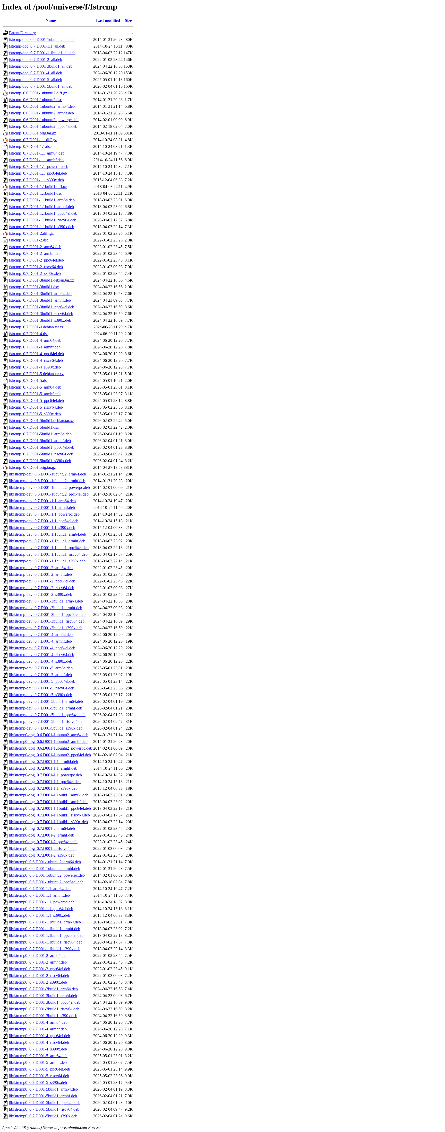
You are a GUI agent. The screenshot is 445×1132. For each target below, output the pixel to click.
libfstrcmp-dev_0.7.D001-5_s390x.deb (40, 695)
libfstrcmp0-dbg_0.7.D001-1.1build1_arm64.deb (48, 795)
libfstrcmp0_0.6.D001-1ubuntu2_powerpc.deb (47, 875)
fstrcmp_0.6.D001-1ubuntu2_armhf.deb (41, 113)
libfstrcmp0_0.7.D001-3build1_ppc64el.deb (44, 1002)
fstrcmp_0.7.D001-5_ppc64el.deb (36, 400)
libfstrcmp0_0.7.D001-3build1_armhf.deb (43, 995)
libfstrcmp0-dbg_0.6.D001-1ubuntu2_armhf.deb (48, 741)
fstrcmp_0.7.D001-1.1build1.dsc (35, 193)
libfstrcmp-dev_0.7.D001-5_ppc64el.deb (42, 681)
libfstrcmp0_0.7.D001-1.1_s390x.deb (39, 915)
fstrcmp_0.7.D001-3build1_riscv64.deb (41, 313)
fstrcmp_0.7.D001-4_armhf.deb (35, 347)
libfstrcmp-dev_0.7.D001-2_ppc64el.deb (42, 581)
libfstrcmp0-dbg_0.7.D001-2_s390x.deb (41, 855)
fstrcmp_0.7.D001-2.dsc (28, 240)
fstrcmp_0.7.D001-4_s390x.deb (35, 367)
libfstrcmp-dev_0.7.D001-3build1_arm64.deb (46, 601)
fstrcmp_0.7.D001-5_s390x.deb (35, 414)
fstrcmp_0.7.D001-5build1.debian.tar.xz (41, 420)
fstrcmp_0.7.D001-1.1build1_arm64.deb (42, 200)
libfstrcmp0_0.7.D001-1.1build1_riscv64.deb (45, 942)
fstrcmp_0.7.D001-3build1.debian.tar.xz (41, 280)
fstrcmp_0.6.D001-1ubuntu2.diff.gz (38, 93)
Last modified (108, 20)
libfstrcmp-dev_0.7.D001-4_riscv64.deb (41, 654)
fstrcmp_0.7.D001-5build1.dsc (34, 427)
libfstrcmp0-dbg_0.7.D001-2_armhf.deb (41, 835)
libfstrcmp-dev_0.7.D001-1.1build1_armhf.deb (47, 541)
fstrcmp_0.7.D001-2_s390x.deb (35, 273)
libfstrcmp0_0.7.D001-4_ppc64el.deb (39, 1036)
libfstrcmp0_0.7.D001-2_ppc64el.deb (39, 969)
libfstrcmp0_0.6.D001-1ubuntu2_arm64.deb (45, 862)
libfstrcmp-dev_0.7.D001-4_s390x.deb (40, 661)
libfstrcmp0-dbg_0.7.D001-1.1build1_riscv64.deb (49, 815)
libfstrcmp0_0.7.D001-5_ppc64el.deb (39, 1069)
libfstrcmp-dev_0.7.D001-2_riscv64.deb (41, 588)
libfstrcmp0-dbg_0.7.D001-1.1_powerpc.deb (45, 775)
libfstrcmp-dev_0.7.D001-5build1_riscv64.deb (46, 721)
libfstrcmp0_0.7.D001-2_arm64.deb (38, 955)
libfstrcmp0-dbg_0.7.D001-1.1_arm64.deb (43, 761)
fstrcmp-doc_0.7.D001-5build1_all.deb (40, 86)
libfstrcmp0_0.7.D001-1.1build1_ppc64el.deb (46, 935)
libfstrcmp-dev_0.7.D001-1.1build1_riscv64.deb (48, 554)
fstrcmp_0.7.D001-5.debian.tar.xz (36, 374)
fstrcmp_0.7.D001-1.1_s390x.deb (36, 180)
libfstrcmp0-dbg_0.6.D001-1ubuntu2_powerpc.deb (50, 748)
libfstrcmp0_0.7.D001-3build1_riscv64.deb (44, 1009)
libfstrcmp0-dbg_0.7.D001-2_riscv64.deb (42, 848)
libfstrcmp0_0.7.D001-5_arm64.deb (38, 1056)
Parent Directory (22, 33)
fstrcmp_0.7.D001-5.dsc (28, 380)
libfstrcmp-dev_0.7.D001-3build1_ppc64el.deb (47, 614)
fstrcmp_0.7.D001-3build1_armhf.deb (40, 300)
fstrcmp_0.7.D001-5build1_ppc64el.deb (41, 447)
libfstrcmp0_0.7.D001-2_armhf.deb (38, 962)
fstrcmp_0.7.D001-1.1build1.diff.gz (38, 186)
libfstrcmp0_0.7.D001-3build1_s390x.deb (43, 1015)
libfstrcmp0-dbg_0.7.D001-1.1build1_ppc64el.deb (50, 808)
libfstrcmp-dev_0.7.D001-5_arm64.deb (41, 668)
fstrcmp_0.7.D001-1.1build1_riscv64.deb (42, 220)
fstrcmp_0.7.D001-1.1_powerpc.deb (38, 166)
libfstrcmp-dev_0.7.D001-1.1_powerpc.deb (44, 514)
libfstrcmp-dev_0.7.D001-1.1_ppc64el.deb (43, 521)
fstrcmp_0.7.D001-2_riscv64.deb (36, 267)
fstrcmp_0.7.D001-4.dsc (28, 333)
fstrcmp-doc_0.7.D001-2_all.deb (35, 59)
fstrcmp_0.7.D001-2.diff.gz (31, 233)
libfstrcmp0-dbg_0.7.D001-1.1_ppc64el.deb (45, 781)
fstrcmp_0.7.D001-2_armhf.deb (35, 253)
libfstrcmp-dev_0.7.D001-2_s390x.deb (40, 594)
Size (128, 20)
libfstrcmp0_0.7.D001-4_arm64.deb (38, 1022)
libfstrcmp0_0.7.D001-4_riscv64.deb (39, 1042)
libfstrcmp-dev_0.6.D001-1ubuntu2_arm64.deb (47, 474)
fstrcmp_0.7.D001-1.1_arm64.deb (36, 153)
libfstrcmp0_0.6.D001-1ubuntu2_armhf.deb (44, 868)
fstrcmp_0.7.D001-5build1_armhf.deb (40, 440)
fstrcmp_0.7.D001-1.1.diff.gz (33, 140)
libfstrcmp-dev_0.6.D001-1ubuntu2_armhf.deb (47, 481)
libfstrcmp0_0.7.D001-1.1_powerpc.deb (41, 902)
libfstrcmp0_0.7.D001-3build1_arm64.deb (43, 989)
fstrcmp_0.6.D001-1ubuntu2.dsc (35, 99)
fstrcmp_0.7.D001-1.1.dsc (30, 146)
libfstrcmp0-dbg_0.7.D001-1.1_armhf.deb (43, 768)
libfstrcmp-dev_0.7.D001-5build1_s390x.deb (45, 728)
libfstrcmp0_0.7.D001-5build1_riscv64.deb (44, 1109)
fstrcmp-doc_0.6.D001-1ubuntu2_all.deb (42, 39)
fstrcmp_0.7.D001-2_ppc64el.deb (36, 260)
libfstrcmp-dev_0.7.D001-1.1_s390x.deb (42, 527)
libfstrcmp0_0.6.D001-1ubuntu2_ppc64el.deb (46, 882)
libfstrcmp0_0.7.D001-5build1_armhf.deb (43, 1096)
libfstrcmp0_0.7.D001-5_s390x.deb (38, 1082)
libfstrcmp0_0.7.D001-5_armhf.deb (38, 1062)
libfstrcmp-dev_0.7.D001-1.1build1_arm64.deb (47, 534)
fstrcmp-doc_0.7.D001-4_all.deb (35, 73)
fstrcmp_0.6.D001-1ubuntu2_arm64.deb (42, 106)
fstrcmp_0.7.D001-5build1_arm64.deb (40, 434)
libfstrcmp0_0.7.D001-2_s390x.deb (38, 982)
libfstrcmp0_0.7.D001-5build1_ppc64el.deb (44, 1102)
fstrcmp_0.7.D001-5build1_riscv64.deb (41, 454)
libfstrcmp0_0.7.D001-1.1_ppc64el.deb (41, 908)
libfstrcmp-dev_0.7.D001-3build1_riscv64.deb (46, 621)
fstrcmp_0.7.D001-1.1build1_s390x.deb (41, 226)
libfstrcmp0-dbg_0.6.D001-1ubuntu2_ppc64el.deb (50, 755)
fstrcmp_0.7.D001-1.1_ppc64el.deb (38, 173)
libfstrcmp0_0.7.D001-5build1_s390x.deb (43, 1116)
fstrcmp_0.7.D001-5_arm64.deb (35, 387)
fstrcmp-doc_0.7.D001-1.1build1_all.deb (42, 53)
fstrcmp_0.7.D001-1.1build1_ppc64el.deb (43, 213)
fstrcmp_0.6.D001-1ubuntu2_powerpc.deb (44, 120)
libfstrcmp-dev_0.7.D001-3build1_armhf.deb (45, 608)
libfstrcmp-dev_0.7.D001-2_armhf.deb (40, 574)
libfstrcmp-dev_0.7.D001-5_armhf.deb (40, 674)
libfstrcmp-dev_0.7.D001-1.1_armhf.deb (42, 507)
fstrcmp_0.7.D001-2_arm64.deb (35, 247)
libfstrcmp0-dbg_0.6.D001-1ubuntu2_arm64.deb (48, 735)
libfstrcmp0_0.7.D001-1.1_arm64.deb (40, 888)
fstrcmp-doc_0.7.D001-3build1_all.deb (40, 66)
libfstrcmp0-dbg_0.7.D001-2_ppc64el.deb (43, 842)
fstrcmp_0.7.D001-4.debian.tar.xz (36, 327)
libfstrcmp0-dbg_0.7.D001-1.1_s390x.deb (43, 788)
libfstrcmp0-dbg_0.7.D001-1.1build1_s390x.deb (48, 822)
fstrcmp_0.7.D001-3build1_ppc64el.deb (41, 307)
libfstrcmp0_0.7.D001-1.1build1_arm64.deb (45, 922)
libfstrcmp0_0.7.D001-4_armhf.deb (38, 1029)
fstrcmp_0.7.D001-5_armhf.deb (35, 394)
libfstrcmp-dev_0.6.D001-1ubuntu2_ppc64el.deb (49, 494)
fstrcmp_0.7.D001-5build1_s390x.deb (40, 461)
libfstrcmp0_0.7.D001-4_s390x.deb (38, 1049)
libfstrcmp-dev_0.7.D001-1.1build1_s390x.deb (47, 561)
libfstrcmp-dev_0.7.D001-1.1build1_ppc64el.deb (49, 547)
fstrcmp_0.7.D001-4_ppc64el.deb (36, 354)
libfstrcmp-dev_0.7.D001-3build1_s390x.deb (45, 628)
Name (51, 20)
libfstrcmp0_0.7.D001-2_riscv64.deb (39, 975)
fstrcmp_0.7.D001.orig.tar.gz (32, 467)
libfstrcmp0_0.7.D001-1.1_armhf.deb (39, 895)
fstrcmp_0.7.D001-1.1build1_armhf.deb (41, 206)
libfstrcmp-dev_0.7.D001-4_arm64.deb (41, 634)
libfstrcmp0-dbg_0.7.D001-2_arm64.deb (42, 828)
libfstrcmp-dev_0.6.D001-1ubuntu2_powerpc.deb (49, 487)
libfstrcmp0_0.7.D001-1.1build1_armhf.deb (44, 929)
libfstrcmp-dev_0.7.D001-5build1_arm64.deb (46, 701)
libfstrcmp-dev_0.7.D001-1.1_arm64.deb (42, 501)
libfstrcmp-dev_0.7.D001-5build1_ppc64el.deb (47, 715)
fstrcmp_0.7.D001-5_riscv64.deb (36, 407)
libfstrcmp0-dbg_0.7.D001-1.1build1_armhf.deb (48, 801)
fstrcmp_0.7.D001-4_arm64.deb (35, 340)
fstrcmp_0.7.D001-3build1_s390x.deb (40, 320)
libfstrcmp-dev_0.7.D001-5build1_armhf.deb (45, 708)
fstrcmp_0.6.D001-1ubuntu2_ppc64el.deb (43, 126)
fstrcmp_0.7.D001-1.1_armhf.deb (36, 160)
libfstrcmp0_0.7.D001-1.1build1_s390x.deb (44, 949)
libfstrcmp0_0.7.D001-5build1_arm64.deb (43, 1089)
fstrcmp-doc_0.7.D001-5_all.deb (35, 79)
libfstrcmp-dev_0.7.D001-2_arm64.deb (41, 567)
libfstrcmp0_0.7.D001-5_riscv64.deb (39, 1076)
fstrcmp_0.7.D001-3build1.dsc (34, 287)
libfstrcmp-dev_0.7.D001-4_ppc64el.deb (42, 648)
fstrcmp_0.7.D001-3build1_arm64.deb (40, 293)
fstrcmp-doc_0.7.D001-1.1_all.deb (37, 46)
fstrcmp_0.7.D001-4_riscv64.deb (36, 360)
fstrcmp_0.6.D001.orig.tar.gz (32, 133)
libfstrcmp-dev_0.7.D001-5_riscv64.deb (41, 688)
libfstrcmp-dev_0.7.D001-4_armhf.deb (40, 641)
